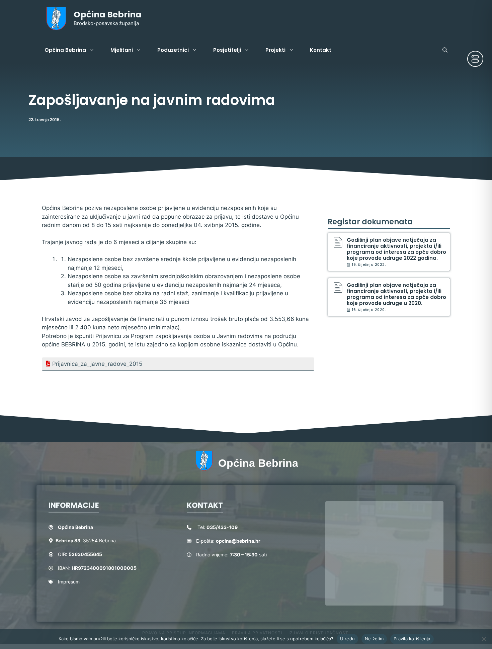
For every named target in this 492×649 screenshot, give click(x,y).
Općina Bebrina (108, 14)
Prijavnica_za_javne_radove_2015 (97, 363)
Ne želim (374, 638)
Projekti (275, 49)
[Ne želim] (483, 639)
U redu (347, 638)
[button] (445, 50)
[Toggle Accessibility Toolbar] (475, 59)
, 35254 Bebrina (86, 540)
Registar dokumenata (370, 222)
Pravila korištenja (412, 638)
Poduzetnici (173, 49)
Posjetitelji (227, 49)
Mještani (121, 49)
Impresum (69, 581)
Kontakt (320, 49)
